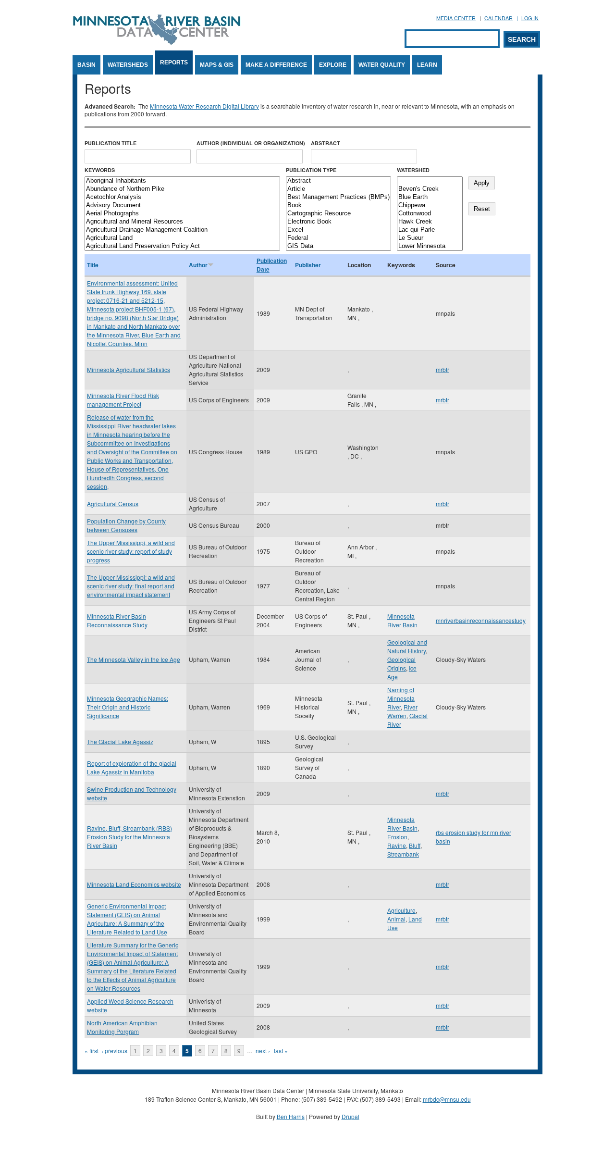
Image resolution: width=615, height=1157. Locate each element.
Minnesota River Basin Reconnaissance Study (117, 620)
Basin (86, 65)
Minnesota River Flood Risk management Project (123, 399)
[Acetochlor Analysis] (182, 197)
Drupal (350, 1116)
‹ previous (114, 1050)
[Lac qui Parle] (429, 230)
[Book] (338, 205)
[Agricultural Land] (182, 238)
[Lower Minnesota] (429, 246)
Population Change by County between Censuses (126, 525)
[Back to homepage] (157, 42)
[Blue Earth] (429, 197)
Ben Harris (291, 1116)
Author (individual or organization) (251, 143)
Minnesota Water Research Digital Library (204, 106)
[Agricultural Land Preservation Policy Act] (182, 246)
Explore (332, 65)
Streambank (403, 854)
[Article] (338, 189)
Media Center (456, 18)
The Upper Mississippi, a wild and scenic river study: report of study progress (131, 551)
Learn (427, 65)
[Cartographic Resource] (338, 214)
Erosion (397, 837)
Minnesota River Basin (402, 620)
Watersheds (128, 65)
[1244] (429, 181)
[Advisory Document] (182, 205)
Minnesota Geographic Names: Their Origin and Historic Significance (127, 707)
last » (281, 1050)
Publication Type (311, 170)
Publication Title (110, 143)
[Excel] (338, 230)
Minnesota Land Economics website (134, 884)
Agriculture (401, 910)
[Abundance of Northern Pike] (182, 189)
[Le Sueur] (429, 238)
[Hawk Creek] (429, 222)
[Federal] (338, 238)
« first (91, 1050)
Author (198, 265)
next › (263, 1050)
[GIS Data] (338, 246)
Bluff (414, 845)
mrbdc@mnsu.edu (447, 1099)
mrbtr (442, 369)
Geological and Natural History (407, 646)
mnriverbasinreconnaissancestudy (481, 620)
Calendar (498, 18)
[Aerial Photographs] (182, 214)
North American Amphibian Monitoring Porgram (122, 1027)
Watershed (413, 170)
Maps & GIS (217, 65)
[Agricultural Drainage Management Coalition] (182, 230)
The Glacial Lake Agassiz (120, 741)
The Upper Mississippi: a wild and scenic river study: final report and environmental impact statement (131, 585)
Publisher (308, 265)
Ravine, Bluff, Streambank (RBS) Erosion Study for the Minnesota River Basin (129, 836)
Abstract (325, 143)
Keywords (100, 170)
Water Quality (381, 65)
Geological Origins (401, 663)
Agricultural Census (112, 503)
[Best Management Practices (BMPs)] (338, 197)
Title (92, 265)
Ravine (396, 845)
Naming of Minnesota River (401, 698)
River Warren (402, 711)
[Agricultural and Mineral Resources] (182, 222)
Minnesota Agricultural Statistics (128, 369)
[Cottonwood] (429, 214)
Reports (174, 62)
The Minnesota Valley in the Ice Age (133, 659)
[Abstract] (338, 181)
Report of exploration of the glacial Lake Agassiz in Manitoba (131, 767)
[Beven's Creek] (429, 189)
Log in (530, 18)
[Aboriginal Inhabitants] (182, 181)
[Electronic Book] (338, 222)
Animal (396, 919)
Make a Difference (276, 65)
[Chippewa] (429, 205)
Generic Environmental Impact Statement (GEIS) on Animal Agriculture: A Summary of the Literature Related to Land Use (127, 919)
